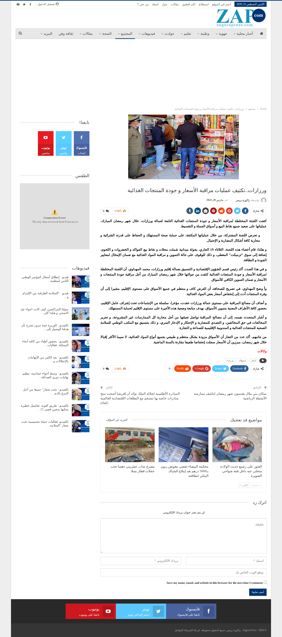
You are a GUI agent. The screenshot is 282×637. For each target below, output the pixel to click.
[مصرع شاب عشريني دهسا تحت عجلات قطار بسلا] (130, 444)
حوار (164, 4)
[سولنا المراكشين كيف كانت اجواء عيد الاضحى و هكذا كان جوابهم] (80, 314)
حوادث (169, 33)
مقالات (175, 4)
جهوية (223, 33)
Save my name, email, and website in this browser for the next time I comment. (214, 582)
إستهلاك (242, 360)
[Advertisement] (141, 72)
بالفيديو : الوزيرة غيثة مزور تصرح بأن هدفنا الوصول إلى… (45, 327)
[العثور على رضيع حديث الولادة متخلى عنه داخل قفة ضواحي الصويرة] (237, 444)
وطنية (204, 33)
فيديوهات (148, 33)
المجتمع (126, 33)
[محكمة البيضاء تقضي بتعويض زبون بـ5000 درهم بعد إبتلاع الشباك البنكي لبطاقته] (183, 444)
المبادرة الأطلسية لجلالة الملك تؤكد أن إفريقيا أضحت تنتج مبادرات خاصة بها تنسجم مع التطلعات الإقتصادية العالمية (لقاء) (140, 398)
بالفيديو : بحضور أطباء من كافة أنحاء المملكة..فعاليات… (45, 343)
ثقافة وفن (66, 33)
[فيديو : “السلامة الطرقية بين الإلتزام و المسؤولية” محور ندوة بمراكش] (80, 298)
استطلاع (204, 4)
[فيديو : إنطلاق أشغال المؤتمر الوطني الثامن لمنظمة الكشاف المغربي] (80, 281)
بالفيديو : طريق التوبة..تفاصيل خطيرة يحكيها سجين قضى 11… (45, 407)
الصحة (106, 33)
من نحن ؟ (143, 4)
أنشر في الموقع (221, 4)
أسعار (253, 360)
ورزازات (230, 360)
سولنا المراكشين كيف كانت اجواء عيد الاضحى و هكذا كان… (44, 311)
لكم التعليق (188, 4)
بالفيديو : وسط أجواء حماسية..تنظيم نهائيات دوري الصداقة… (45, 375)
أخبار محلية (245, 33)
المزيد (48, 33)
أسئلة (155, 4)
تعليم (187, 33)
